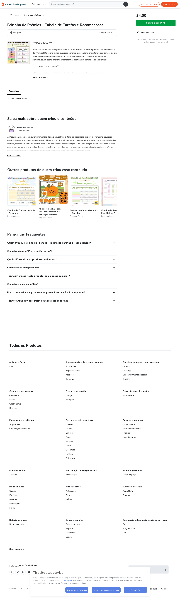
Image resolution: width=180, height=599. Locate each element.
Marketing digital (130, 474)
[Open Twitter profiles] (18, 572)
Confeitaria (14, 395)
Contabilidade (129, 424)
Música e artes (73, 486)
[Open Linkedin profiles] (23, 572)
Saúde (69, 536)
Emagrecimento (73, 524)
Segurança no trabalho (19, 428)
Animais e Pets (17, 362)
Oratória (126, 379)
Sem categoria (16, 549)
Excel (125, 524)
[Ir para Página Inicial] (14, 4)
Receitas (13, 408)
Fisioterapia (71, 532)
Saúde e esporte (74, 520)
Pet (11, 366)
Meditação (71, 374)
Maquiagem (14, 503)
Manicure (13, 499)
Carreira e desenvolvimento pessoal (141, 362)
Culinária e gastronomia (21, 391)
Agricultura (128, 491)
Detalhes (14, 91)
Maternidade (128, 395)
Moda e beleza (16, 486)
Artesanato (71, 491)
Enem (68, 437)
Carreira (126, 366)
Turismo (13, 474)
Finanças (126, 432)
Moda (12, 507)
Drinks (12, 399)
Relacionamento (16, 524)
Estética (13, 495)
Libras (68, 445)
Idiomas (69, 441)
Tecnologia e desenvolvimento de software (145, 520)
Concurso (70, 424)
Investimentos (129, 437)
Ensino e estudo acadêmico (80, 420)
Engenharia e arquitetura (21, 420)
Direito (69, 428)
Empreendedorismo (132, 428)
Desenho (70, 495)
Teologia (70, 379)
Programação (129, 528)
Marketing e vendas (132, 470)
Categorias (36, 4)
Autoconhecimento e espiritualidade (84, 362)
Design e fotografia (76, 391)
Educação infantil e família (136, 391)
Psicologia (70, 458)
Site (124, 532)
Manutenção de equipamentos (81, 470)
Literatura (70, 449)
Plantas (126, 495)
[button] (59, 242)
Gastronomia (15, 403)
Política (69, 454)
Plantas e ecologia (132, 486)
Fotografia (71, 399)
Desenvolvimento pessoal (135, 374)
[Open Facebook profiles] (12, 572)
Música (69, 499)
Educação (70, 432)
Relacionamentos (18, 520)
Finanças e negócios (133, 420)
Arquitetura (14, 424)
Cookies (165, 588)
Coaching (127, 370)
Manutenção (71, 474)
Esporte (69, 528)
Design (69, 395)
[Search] (125, 4)
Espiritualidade (73, 370)
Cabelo (12, 491)
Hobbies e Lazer (17, 470)
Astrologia (71, 366)
